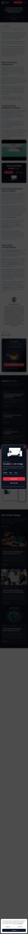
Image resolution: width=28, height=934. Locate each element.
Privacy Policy (20, 923)
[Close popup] (24, 447)
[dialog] (14, 926)
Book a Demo (14, 478)
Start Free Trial (14, 483)
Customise (20, 926)
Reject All (8, 926)
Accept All (14, 930)
